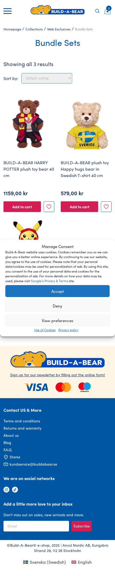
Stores (15, 456)
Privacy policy (68, 330)
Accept (57, 291)
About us (11, 435)
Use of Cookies (45, 330)
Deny (57, 306)
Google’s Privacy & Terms (49, 281)
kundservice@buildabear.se (33, 464)
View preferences (57, 320)
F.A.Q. (7, 449)
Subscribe (82, 526)
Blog (7, 442)
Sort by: (10, 78)
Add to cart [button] (22, 206)
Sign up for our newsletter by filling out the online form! (57, 374)
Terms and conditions (21, 420)
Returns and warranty (22, 428)
